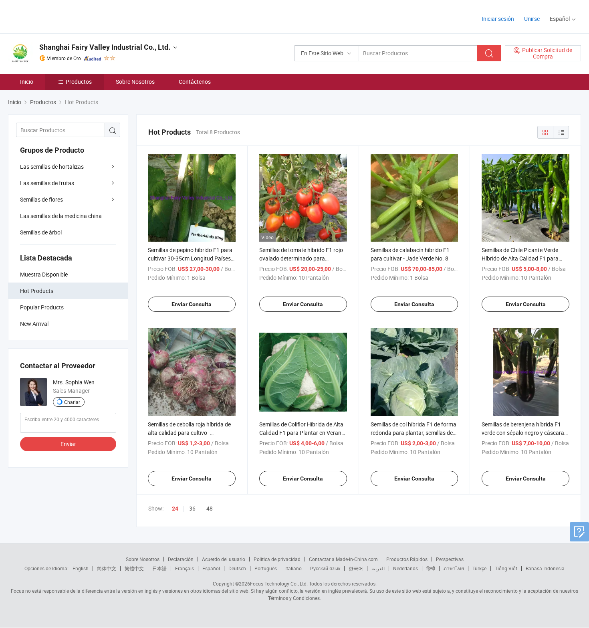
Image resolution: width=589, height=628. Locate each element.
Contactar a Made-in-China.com (343, 559)
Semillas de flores (41, 199)
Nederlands (405, 568)
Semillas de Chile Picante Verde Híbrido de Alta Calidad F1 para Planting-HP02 (520, 258)
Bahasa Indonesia (545, 568)
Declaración (181, 559)
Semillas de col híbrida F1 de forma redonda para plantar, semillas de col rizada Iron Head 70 (413, 432)
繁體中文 (134, 568)
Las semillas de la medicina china (61, 216)
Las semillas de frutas (47, 183)
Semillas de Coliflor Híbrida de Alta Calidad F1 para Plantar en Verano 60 (302, 432)
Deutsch (237, 568)
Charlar (72, 402)
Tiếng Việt (506, 568)
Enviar (68, 444)
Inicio (26, 81)
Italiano (293, 568)
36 (192, 508)
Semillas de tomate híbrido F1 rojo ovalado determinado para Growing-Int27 (301, 258)
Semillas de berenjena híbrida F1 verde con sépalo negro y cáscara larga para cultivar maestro (523, 432)
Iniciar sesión (498, 18)
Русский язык (325, 568)
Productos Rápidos (407, 559)
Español (211, 568)
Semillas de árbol (41, 232)
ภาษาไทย (454, 568)
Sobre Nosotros (135, 81)
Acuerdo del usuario (223, 559)
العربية (378, 568)
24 (175, 508)
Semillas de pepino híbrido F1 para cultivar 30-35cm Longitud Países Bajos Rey (190, 258)
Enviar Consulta (191, 304)
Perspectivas (450, 559)
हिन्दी (430, 568)
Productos (79, 81)
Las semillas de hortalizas (52, 166)
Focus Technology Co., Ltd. (279, 583)
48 (209, 508)
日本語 (159, 568)
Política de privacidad (277, 559)
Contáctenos (195, 81)
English (81, 568)
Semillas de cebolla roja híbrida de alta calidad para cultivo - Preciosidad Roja (189, 432)
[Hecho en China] (59, 15)
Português (265, 568)
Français (184, 568)
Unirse (532, 18)
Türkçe (479, 568)
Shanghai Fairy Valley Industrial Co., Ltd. (104, 47)
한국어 (356, 568)
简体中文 (106, 568)
